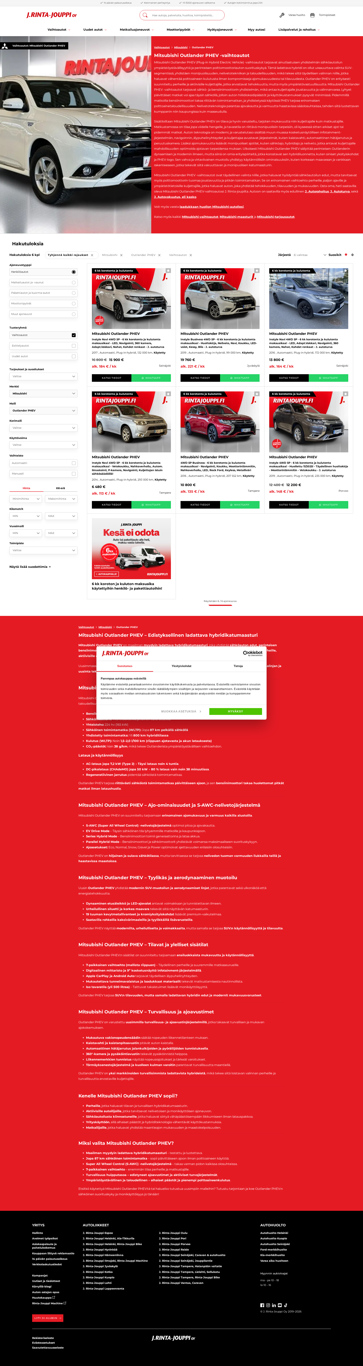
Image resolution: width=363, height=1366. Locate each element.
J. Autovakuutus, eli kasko (175, 197)
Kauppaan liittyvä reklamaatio (53, 1253)
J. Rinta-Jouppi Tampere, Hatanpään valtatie (190, 1266)
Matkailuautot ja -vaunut (27, 282)
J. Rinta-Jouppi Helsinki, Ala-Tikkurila (108, 1238)
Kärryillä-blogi (41, 1286)
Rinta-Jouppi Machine (48, 1303)
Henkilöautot (19, 272)
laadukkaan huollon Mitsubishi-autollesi (212, 207)
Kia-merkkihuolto (272, 1255)
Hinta (26, 488)
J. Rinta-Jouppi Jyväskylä (100, 1266)
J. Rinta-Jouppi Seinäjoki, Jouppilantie (186, 1260)
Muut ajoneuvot (21, 314)
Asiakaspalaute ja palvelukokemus (44, 1246)
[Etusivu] (51, 15)
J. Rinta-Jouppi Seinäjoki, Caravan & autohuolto (192, 1255)
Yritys (38, 1225)
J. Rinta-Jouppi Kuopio (98, 1277)
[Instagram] (268, 1304)
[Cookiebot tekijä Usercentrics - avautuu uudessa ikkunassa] (245, 653)
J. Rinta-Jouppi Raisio (174, 1249)
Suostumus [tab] (125, 666)
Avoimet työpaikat (45, 1238)
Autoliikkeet (96, 1225)
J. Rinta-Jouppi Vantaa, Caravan (181, 1283)
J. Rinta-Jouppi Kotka (98, 1272)
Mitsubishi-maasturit (236, 217)
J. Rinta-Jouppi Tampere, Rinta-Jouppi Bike (189, 1277)
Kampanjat (40, 1275)
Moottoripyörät (21, 303)
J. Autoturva (340, 191)
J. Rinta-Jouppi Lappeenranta (103, 1288)
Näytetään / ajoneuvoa (220, 601)
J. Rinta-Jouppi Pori (172, 1238)
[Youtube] (280, 1304)
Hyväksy (235, 711)
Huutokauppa (42, 1297)
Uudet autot (20, 356)
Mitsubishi (181, 47)
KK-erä (60, 488)
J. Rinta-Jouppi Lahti (97, 1283)
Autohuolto (273, 1225)
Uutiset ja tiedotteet (46, 1281)
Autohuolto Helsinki (274, 1233)
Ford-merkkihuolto (273, 1249)
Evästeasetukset (43, 1342)
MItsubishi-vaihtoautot (200, 217)
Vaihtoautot (162, 47)
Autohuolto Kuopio (273, 1238)
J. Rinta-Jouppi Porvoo (174, 1244)
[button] (30, 567)
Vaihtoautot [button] (183, 255)
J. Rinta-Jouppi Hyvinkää (100, 1249)
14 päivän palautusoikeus (49, 1259)
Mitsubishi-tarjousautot (276, 217)
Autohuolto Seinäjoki (275, 1244)
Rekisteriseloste (43, 1338)
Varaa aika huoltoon (274, 1260)
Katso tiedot (111, 377)
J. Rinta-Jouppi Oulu (173, 1233)
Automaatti (19, 463)
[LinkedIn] (274, 1304)
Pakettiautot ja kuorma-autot (30, 293)
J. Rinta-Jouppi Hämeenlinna (103, 1255)
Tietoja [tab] (238, 666)
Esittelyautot (20, 345)
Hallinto (37, 1233)
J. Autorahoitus (317, 191)
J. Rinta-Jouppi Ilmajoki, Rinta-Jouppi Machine (115, 1260)
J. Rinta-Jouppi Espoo (98, 1233)
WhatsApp (153, 377)
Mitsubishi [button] (115, 255)
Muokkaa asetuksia (178, 711)
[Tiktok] (286, 1304)
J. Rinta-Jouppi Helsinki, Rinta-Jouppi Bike (112, 1244)
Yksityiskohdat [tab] (181, 666)
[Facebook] (262, 1304)
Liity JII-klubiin (45, 1318)
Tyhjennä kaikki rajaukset (73, 255)
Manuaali (18, 473)
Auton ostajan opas (45, 1292)
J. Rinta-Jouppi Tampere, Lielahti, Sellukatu (189, 1272)
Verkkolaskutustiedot (47, 1264)
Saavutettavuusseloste (48, 1347)
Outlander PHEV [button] (148, 255)
